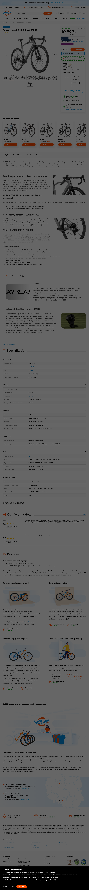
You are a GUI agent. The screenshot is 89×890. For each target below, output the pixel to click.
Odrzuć (12, 886)
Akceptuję (21, 886)
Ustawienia (5, 886)
